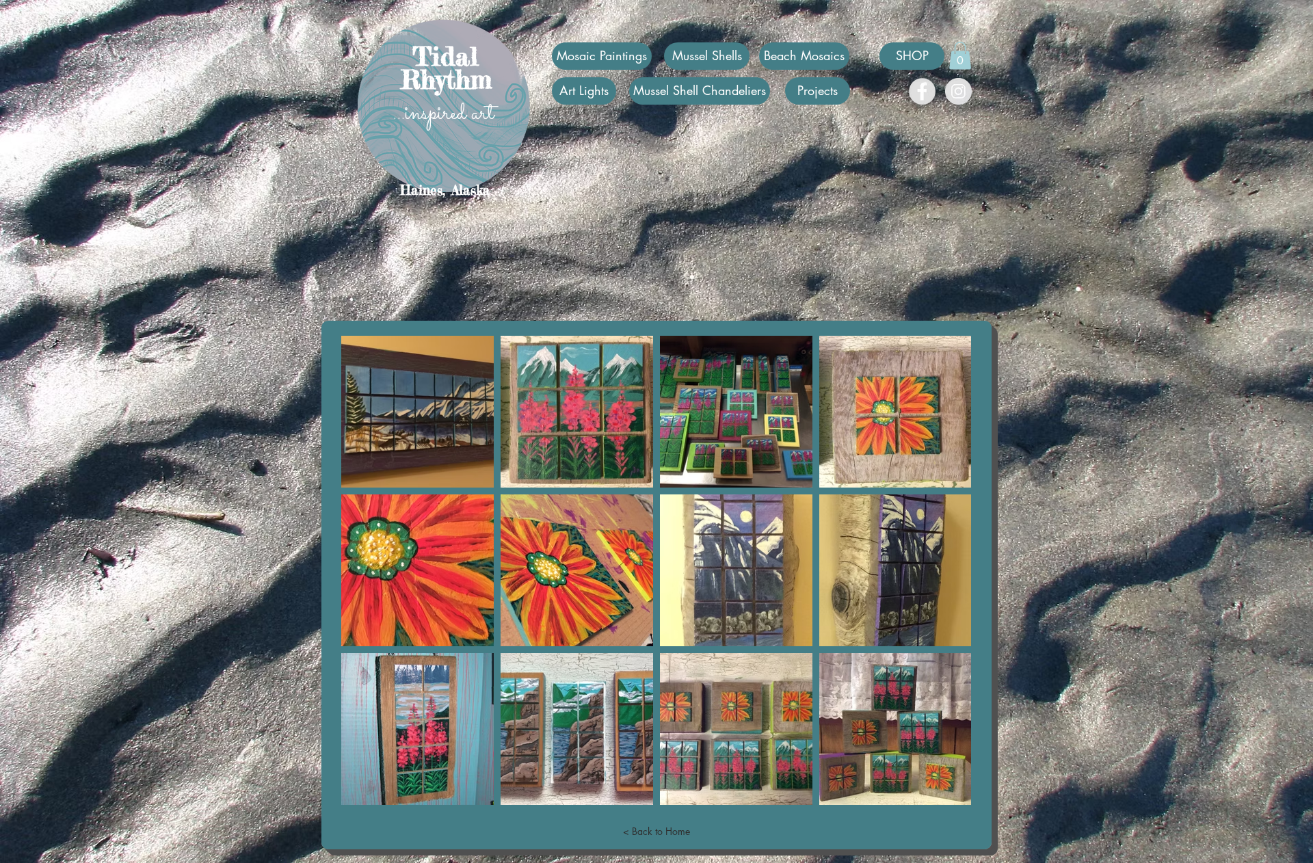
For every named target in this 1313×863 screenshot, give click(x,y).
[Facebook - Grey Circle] (922, 91)
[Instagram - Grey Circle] (958, 91)
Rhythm (446, 79)
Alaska (470, 190)
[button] (960, 56)
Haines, (422, 190)
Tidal (445, 56)
